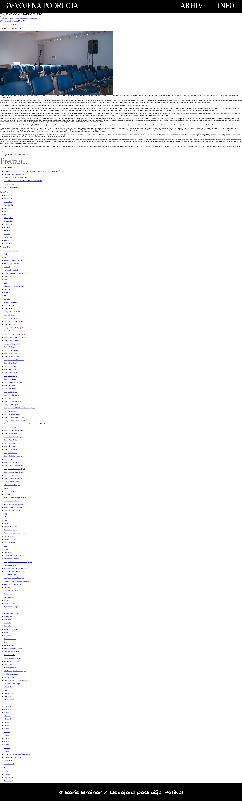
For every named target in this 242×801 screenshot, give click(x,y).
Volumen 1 (7, 703)
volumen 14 (7, 725)
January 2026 (8, 198)
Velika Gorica (8, 687)
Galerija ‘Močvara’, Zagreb (12, 311)
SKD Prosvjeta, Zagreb (11, 629)
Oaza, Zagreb (8, 594)
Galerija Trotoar (8, 459)
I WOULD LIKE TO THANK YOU (15, 174)
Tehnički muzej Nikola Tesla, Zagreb (15, 671)
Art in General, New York (11, 263)
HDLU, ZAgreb (9, 491)
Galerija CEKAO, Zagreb (11, 340)
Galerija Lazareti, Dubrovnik (12, 401)
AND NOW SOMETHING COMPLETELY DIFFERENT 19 (23, 181)
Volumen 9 (7, 751)
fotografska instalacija (10, 302)
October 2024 (8, 224)
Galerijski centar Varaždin (11, 481)
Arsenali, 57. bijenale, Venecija (13, 260)
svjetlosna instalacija (10, 667)
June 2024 (7, 230)
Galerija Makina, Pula (10, 411)
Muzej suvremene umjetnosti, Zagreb (15, 571)
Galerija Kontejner (9, 385)
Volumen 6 (7, 741)
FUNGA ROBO (9, 184)
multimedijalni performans (11, 558)
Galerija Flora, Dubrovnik (11, 350)
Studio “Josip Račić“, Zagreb (12, 658)
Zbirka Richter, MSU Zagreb (12, 757)
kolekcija (6, 520)
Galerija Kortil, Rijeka (10, 392)
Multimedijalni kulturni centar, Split (14, 555)
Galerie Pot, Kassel (9, 308)
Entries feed (7, 774)
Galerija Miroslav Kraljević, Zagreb (14, 421)
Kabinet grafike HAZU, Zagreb (13, 507)
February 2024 (8, 237)
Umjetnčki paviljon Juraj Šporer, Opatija (16, 680)
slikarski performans (10, 639)
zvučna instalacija (9, 764)
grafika (6, 488)
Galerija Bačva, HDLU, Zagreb (13, 328)
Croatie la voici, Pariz (10, 276)
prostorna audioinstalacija (11, 610)
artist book (7, 267)
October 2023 (8, 243)
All (1, 18)
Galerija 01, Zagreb (9, 315)
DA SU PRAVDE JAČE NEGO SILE (15, 177)
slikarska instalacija (9, 635)
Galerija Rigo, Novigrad (11, 440)
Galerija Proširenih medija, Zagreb (14, 430)
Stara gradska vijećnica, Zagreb (13, 648)
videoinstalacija (8, 693)
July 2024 (7, 227)
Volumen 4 (7, 735)
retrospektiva (7, 623)
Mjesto (6, 549)
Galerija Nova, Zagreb (10, 427)
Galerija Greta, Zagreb (10, 363)
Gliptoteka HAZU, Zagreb (12, 485)
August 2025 (8, 208)
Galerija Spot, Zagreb (10, 449)
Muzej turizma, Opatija (10, 574)
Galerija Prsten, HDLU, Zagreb (13, 437)
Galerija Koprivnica (10, 388)
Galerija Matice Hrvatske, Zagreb (14, 417)
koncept (6, 523)
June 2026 (7, 195)
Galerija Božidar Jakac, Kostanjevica (15, 337)
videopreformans (9, 700)
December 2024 (8, 221)
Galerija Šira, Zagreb (10, 446)
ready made (7, 619)
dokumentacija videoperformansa (14, 286)
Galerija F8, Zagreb (10, 347)
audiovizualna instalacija (11, 270)
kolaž (5, 517)
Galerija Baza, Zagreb (10, 331)
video (5, 690)
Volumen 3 (7, 732)
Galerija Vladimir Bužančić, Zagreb (13, 18)
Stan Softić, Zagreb (9, 645)
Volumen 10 (7, 706)
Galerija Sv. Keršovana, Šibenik (13, 456)
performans (7, 600)
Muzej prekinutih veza (10, 565)
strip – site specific (9, 655)
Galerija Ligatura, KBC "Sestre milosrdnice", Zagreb (19, 408)
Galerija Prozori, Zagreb (11, 433)
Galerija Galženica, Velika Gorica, (14, 360)
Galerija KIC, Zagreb (10, 379)
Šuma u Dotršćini (9, 664)
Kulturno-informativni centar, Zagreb (15, 533)
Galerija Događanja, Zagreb (12, 344)
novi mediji (7, 587)
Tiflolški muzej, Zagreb (11, 674)
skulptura (6, 632)
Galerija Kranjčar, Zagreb (11, 395)
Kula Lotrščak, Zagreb (10, 530)
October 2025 (8, 202)
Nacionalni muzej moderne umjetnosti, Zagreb (17, 581)
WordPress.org (8, 781)
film (5, 295)
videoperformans (9, 696)
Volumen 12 (7, 712)
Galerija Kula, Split (9, 398)
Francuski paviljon (9, 305)
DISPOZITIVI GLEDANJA (12, 21)
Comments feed (8, 777)
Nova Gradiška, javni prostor (12, 584)
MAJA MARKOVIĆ (10, 539)
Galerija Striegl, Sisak (10, 453)
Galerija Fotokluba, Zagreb (12, 356)
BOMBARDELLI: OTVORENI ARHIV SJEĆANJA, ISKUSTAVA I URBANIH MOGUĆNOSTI (34, 171)
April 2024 (7, 234)
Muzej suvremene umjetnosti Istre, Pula (15, 568)
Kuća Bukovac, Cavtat (10, 526)
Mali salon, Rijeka (9, 542)
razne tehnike (8, 616)
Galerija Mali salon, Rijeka (12, 414)
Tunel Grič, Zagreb (9, 677)
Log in (6, 771)
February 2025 (8, 218)
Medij (5, 546)
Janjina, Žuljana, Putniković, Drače (14, 504)
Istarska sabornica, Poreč (11, 501)
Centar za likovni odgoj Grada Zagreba (15, 273)
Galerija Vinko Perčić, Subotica (13, 465)
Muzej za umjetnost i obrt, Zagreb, (14, 578)
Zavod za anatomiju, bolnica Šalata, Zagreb (17, 754)
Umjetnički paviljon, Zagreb (12, 684)
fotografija (7, 299)
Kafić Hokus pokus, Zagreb (12, 510)
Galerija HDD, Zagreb (10, 366)
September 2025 (9, 205)
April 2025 (7, 214)
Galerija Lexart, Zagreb (11, 404)
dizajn (5, 283)
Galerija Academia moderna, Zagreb (14, 321)
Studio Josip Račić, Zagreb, (12, 661)
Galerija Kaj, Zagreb (10, 369)
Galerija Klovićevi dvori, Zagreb (13, 382)
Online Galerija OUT (10, 597)
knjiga (5, 514)
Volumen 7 (7, 744)
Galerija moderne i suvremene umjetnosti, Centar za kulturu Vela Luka (25, 424)
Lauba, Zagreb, (8, 536)
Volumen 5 (33, 18)
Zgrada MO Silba (9, 760)
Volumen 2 (7, 728)
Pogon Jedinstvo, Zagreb (11, 607)
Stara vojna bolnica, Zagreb (12, 651)
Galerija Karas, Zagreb (10, 372)
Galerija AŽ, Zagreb (10, 324)
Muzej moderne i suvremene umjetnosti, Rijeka (18, 562)
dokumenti (7, 289)
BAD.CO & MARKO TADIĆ (18, 155)
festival (6, 292)
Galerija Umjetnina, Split (11, 462)
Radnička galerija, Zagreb (11, 613)
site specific (7, 626)
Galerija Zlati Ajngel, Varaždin (13, 478)
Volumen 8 (7, 748)
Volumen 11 (7, 709)
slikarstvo (6, 642)
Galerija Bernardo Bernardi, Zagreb (14, 334)
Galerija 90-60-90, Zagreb (11, 318)
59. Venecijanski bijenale (11, 251)
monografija (7, 552)
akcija (5, 254)
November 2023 (9, 240)
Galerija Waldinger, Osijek (12, 475)
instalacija (27, 18)
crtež (5, 279)
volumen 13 (7, 716)
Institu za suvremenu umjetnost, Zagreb (15, 498)
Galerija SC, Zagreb (10, 443)
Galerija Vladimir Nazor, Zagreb (13, 472)
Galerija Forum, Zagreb (11, 353)
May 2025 (7, 211)
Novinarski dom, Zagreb (11, 591)
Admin (17, 25)
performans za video (10, 603)
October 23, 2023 (17, 28)
